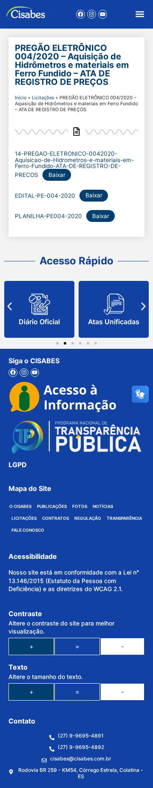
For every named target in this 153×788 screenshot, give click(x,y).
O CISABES (20, 506)
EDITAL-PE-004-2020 (45, 195)
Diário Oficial (39, 321)
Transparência (124, 518)
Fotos (79, 506)
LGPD (17, 464)
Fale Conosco (27, 530)
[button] (140, 14)
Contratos (55, 518)
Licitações (43, 98)
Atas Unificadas (113, 321)
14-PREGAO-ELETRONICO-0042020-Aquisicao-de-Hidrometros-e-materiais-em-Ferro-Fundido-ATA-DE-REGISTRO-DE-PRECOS (74, 164)
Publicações (52, 506)
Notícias (103, 506)
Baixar (56, 174)
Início (21, 98)
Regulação (87, 518)
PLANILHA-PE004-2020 (48, 216)
